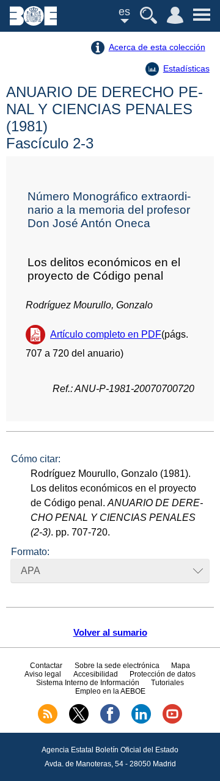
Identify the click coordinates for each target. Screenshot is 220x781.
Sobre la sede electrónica (117, 665)
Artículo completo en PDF (105, 334)
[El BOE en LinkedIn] (141, 721)
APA (30, 570)
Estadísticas (186, 68)
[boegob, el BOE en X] (79, 721)
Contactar (46, 665)
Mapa (180, 665)
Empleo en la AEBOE (110, 691)
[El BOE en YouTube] (172, 721)
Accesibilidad (95, 674)
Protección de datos (163, 674)
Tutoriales (167, 682)
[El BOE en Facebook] (110, 721)
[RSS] (47, 721)
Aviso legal (42, 674)
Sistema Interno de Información (87, 682)
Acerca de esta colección (157, 47)
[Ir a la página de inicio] (33, 22)
